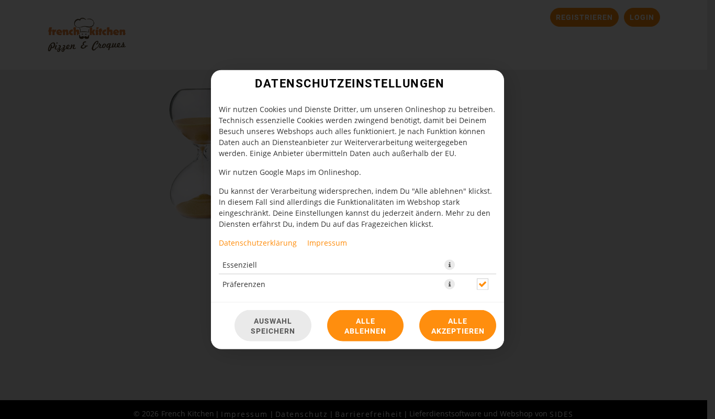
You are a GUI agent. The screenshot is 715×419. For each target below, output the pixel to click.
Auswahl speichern (273, 326)
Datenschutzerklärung (258, 243)
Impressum (327, 243)
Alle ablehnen (365, 326)
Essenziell (239, 265)
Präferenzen (243, 284)
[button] (449, 265)
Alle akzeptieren (458, 326)
